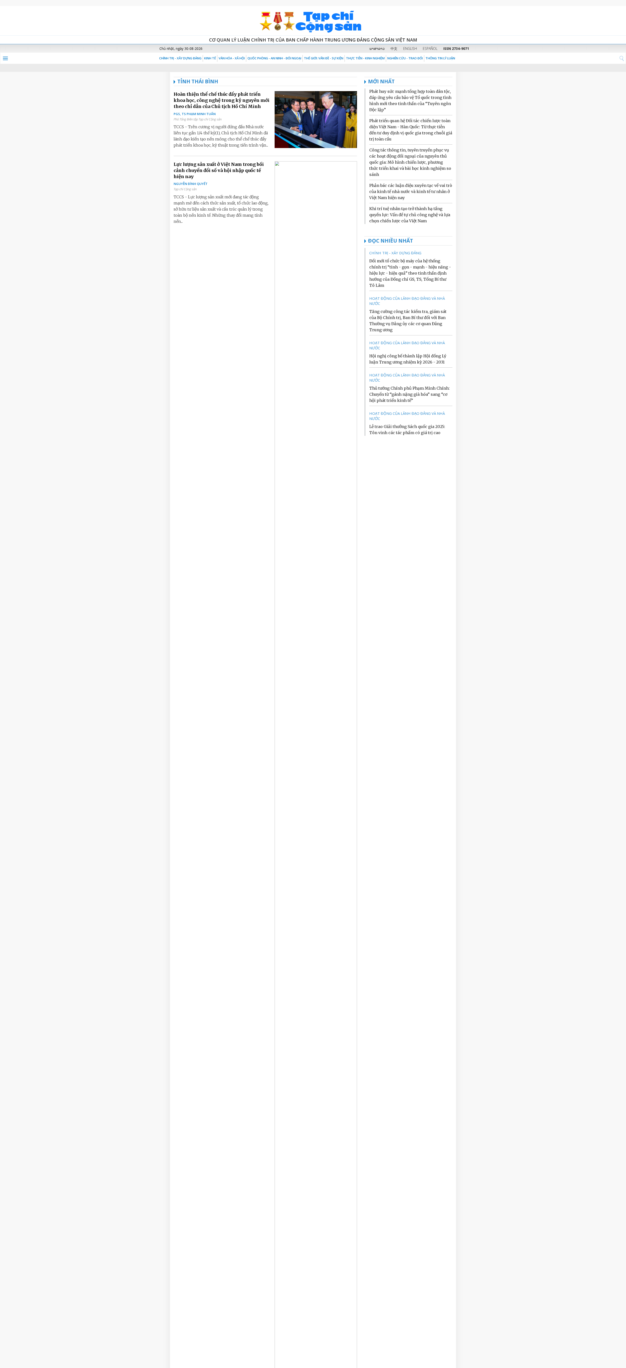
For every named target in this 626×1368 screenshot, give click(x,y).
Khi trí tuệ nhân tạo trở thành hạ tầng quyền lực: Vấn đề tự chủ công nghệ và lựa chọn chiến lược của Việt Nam (409, 214)
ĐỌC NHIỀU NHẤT (390, 240)
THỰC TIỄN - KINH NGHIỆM (365, 58)
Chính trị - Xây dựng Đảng (180, 58)
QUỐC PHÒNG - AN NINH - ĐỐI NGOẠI (274, 58)
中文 (394, 48)
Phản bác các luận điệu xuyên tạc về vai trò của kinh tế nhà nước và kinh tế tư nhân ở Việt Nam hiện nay (410, 191)
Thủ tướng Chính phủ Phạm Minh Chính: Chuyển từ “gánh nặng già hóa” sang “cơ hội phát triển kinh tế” (409, 394)
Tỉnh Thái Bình (197, 81)
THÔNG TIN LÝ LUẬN (440, 58)
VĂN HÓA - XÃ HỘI (232, 58)
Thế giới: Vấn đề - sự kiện (323, 58)
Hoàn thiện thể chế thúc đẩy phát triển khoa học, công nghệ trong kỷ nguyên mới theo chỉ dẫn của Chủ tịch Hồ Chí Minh (221, 100)
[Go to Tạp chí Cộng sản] (313, 20)
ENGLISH (410, 48)
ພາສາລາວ (377, 48)
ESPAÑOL (430, 48)
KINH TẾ (210, 58)
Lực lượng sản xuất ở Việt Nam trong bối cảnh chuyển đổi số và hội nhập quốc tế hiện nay (219, 170)
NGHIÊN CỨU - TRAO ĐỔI (405, 58)
